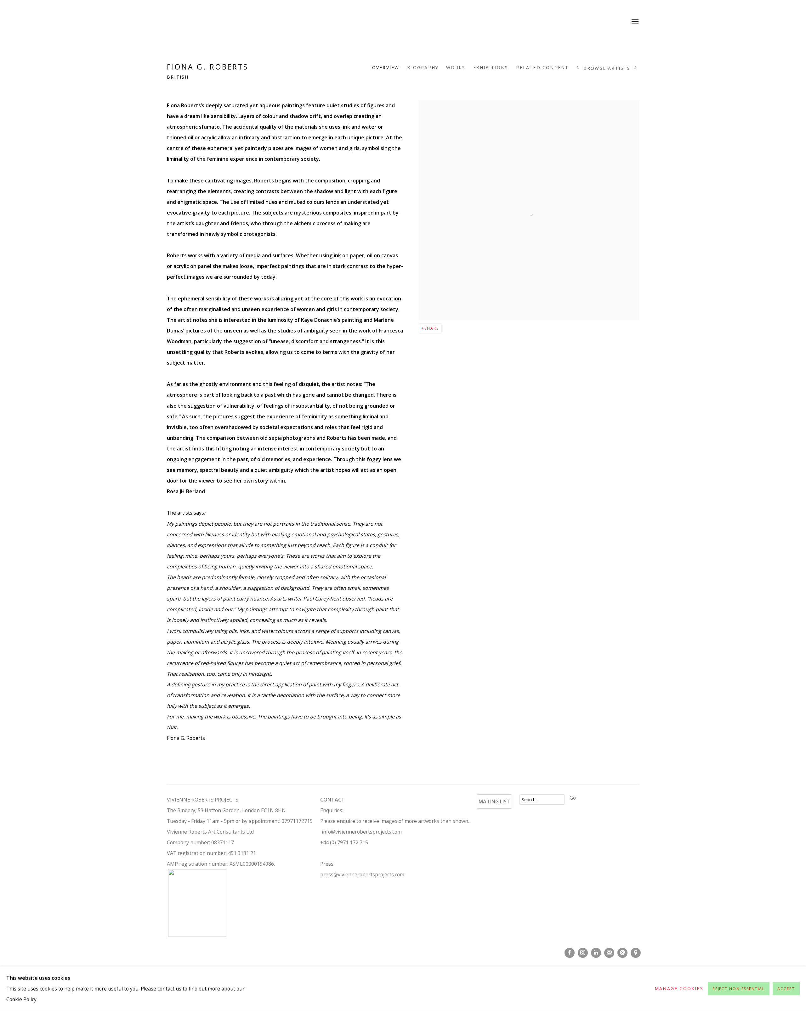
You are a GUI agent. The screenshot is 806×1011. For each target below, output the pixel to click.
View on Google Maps (635, 952)
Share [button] (431, 328)
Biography (422, 67)
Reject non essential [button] (738, 988)
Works (455, 67)
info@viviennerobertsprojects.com (362, 831)
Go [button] (573, 797)
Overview (386, 67)
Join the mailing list (609, 952)
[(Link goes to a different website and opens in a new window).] (479, 814)
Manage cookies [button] (679, 988)
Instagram (582, 952)
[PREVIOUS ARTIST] (578, 68)
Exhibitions (490, 67)
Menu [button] (634, 22)
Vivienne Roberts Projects (403, 22)
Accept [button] (786, 988)
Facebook (569, 952)
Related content (542, 67)
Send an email (622, 952)
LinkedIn (596, 952)
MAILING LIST (494, 801)
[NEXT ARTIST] (636, 68)
